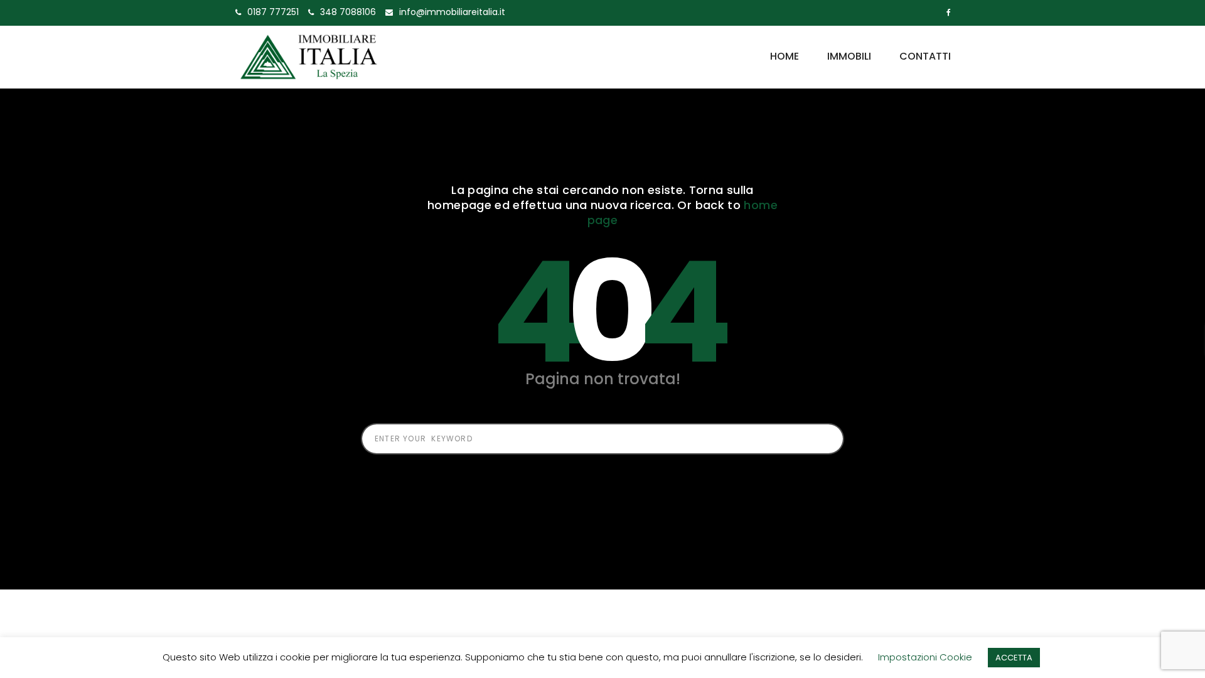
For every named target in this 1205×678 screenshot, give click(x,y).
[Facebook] (948, 12)
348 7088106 (348, 12)
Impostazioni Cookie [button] (925, 657)
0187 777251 (273, 12)
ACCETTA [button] (1013, 658)
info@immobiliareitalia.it (452, 12)
